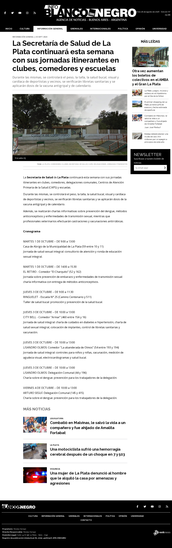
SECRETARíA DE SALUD (78, 164)
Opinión (140, 29)
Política (123, 29)
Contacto (86, 520)
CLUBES (65, 164)
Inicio (8, 29)
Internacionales (100, 29)
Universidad (159, 29)
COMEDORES (56, 164)
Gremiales (76, 29)
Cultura (25, 29)
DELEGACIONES (100, 164)
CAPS (91, 164)
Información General (50, 29)
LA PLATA (46, 164)
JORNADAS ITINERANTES (117, 164)
